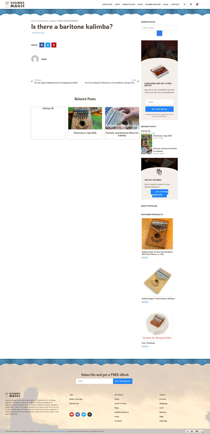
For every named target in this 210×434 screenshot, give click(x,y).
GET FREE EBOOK (159, 109)
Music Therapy (76, 399)
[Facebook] (77, 414)
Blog (140, 4)
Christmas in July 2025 (85, 132)
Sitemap (163, 421)
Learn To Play (121, 403)
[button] (184, 4)
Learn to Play (128, 4)
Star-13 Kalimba (148, 343)
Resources (74, 403)
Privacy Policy (45, 431)
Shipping (163, 403)
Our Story (107, 4)
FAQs (117, 416)
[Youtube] (71, 414)
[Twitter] (83, 414)
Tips (71, 395)
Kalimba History (153, 4)
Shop (117, 4)
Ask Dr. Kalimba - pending (46, 21)
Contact (175, 4)
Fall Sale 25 (48, 108)
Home (33, 21)
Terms (162, 395)
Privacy (162, 399)
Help (161, 416)
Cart (161, 408)
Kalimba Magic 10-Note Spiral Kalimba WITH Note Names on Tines (157, 253)
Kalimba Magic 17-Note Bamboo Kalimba (158, 299)
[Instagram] (90, 414)
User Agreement (60, 431)
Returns (162, 412)
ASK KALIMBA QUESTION (160, 193)
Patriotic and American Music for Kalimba (122, 134)
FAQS (165, 4)
